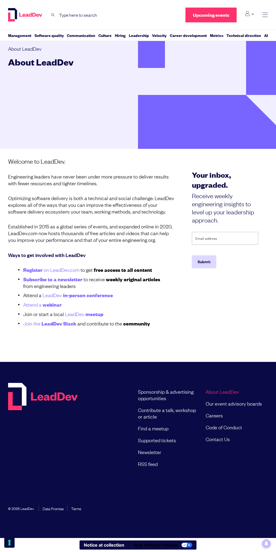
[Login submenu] (249, 14)
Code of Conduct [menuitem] (224, 427)
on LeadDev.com (51, 269)
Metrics (216, 35)
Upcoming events (211, 15)
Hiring (120, 35)
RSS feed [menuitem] (148, 464)
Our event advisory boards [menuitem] (234, 403)
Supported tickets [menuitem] (157, 440)
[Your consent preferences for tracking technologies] (9, 542)
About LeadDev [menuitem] (222, 391)
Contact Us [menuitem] (218, 439)
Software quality (49, 35)
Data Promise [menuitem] (53, 508)
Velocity (159, 35)
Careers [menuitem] (214, 415)
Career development (188, 35)
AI (266, 35)
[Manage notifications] (266, 543)
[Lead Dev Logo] (25, 15)
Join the (49, 323)
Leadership (139, 35)
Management (19, 35)
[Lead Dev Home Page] (43, 427)
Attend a (42, 304)
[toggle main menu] (265, 15)
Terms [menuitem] (76, 508)
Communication (81, 35)
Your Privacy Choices (155, 545)
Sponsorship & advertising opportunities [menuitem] (166, 394)
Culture (105, 35)
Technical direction (243, 35)
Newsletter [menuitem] (149, 452)
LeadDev (78, 295)
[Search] (53, 15)
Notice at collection (104, 545)
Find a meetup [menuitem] (153, 428)
